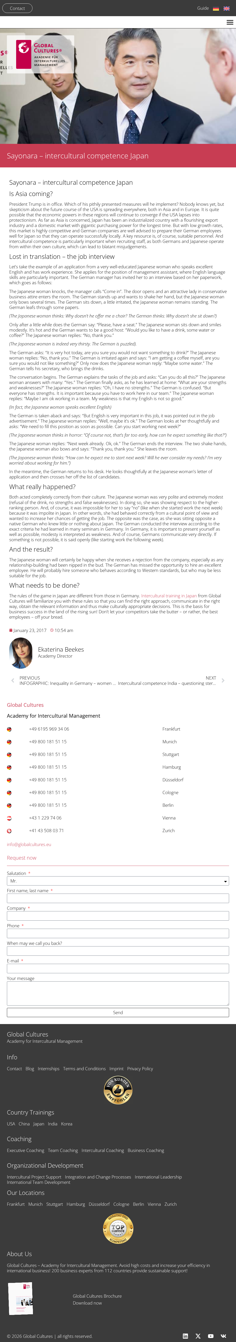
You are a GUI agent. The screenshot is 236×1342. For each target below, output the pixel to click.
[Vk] (223, 1336)
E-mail (13, 961)
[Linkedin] (185, 1336)
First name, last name (28, 891)
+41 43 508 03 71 (46, 830)
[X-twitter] (198, 1336)
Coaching (19, 1139)
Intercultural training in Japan (169, 595)
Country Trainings (30, 1112)
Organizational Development (45, 1165)
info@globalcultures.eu (29, 844)
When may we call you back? (34, 943)
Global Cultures (27, 1034)
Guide (203, 8)
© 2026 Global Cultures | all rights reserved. (50, 1336)
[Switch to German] (216, 8)
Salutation (17, 873)
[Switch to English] (226, 8)
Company (17, 908)
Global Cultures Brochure (97, 1296)
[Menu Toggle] (230, 22)
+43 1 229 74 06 (45, 818)
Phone (14, 926)
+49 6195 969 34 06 (49, 729)
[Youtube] (210, 1336)
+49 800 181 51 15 (48, 741)
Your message (20, 978)
